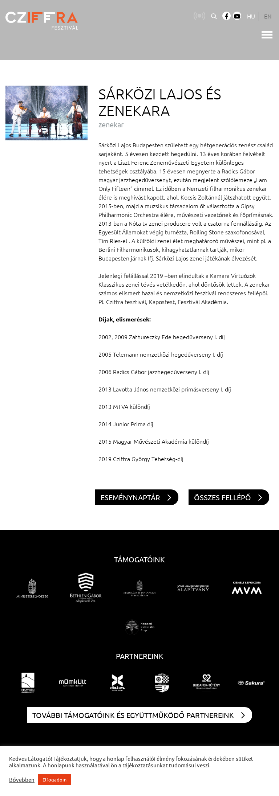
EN (268, 16)
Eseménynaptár (130, 497)
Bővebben (22, 779)
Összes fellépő (222, 497)
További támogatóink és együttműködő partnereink (133, 714)
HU (251, 16)
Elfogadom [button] (54, 779)
